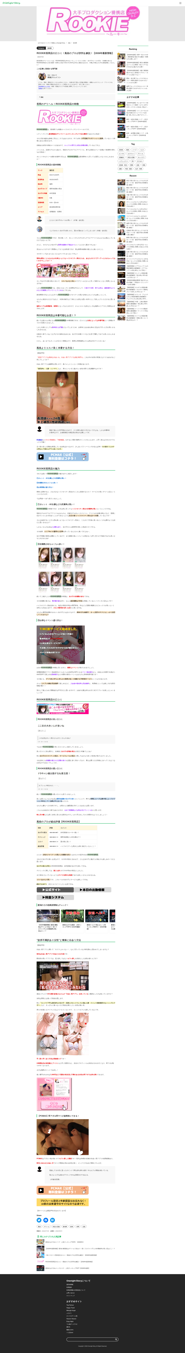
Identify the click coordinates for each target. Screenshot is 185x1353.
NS (133, 161)
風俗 (39, 1226)
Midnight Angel (71, 1310)
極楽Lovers (69, 1330)
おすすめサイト (74, 1301)
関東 (131, 165)
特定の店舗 (56, 1226)
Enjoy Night (69, 1321)
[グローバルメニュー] (180, 3)
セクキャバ (131, 153)
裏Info (68, 1327)
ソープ (134, 150)
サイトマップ (70, 1296)
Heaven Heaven (71, 1319)
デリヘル (46, 1226)
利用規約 (69, 1287)
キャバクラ (141, 157)
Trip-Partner (70, 1305)
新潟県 (65, 1226)
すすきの (139, 161)
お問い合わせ (70, 1293)
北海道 (121, 150)
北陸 (84, 1226)
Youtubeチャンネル (44, 86)
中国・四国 (128, 169)
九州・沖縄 (138, 169)
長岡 (78, 1226)
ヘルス (142, 150)
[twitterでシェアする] (39, 1220)
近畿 (120, 169)
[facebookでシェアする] (45, 1220)
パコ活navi (69, 1332)
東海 (144, 165)
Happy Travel (70, 1308)
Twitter (40, 88)
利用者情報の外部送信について (75, 1290)
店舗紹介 (121, 157)
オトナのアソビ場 (71, 1316)
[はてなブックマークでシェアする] (52, 1220)
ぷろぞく (69, 1313)
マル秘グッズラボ (71, 1324)
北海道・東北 (123, 165)
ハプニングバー (123, 161)
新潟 (71, 1226)
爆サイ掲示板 (44, 741)
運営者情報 (69, 1284)
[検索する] (116, 1339)
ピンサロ (121, 153)
